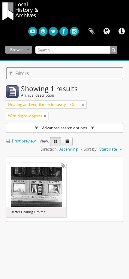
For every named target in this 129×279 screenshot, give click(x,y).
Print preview (23, 141)
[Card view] (55, 141)
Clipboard (91, 31)
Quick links (121, 31)
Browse (16, 49)
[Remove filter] (83, 104)
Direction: (49, 149)
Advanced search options (64, 128)
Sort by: (91, 149)
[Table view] (67, 141)
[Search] (113, 50)
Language (106, 31)
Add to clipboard (63, 166)
